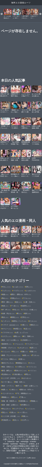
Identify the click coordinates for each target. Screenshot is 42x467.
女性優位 (25, 405)
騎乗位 (15, 317)
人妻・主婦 (29, 302)
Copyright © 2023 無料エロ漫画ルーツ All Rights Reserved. (21, 464)
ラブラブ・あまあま (10, 325)
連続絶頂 (6, 344)
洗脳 (24, 351)
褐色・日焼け (8, 367)
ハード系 (23, 412)
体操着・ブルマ (9, 348)
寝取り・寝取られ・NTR (21, 294)
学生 (16, 309)
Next (40, 14)
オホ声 (25, 420)
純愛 (5, 389)
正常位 (25, 317)
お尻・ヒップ (21, 332)
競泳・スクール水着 (10, 340)
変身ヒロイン (21, 370)
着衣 (27, 313)
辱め (5, 298)
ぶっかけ (31, 290)
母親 (25, 416)
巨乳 (29, 287)
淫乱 (5, 412)
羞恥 (17, 336)
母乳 (15, 397)
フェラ (6, 290)
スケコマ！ (23, 458)
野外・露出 (7, 302)
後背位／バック (19, 321)
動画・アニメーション (11, 355)
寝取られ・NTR (26, 389)
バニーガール (8, 393)
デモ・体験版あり (23, 393)
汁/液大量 (18, 374)
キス (32, 363)
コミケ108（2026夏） (11, 416)
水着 (24, 325)
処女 (18, 302)
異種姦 (34, 401)
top (7, 458)
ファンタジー (32, 344)
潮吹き (34, 325)
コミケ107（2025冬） (11, 378)
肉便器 (18, 329)
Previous (2, 14)
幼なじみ (6, 408)
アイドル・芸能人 (9, 359)
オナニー (6, 329)
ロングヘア (18, 408)
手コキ (35, 355)
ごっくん (30, 408)
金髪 (26, 355)
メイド (32, 370)
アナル (27, 298)
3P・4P (6, 309)
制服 (5, 294)
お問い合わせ (32, 458)
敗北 (16, 420)
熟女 (5, 317)
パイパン (32, 367)
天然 (13, 412)
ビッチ (6, 321)
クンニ (6, 351)
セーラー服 (7, 382)
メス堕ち (20, 367)
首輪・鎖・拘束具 (9, 401)
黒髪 (33, 351)
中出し (6, 287)
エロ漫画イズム (14, 458)
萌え (15, 351)
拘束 (5, 306)
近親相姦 (23, 401)
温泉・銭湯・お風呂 (10, 405)
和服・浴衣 (20, 382)
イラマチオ (7, 332)
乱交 (27, 329)
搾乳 (28, 374)
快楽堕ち (26, 306)
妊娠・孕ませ (8, 313)
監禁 (33, 348)
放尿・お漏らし (31, 386)
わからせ (26, 378)
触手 (19, 386)
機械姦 (5, 397)
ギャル (33, 321)
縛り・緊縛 (28, 336)
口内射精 (26, 340)
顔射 (22, 359)
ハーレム (18, 344)
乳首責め (6, 374)
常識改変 (6, 420)
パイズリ (18, 290)
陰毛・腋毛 (7, 370)
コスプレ (6, 336)
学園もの (15, 298)
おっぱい (18, 287)
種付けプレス (8, 363)
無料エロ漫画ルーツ (21, 3)
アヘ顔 (15, 306)
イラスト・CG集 (29, 309)
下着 (23, 397)
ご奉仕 (14, 389)
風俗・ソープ (8, 386)
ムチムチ (23, 348)
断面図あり (21, 363)
